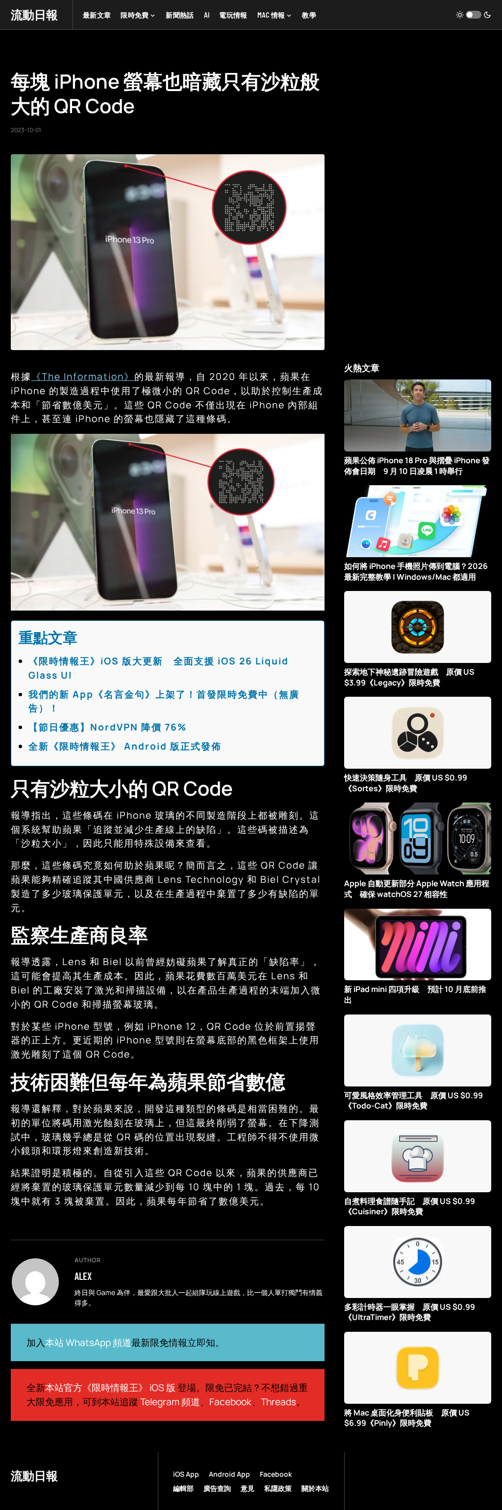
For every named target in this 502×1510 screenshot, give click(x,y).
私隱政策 (278, 1488)
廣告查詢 (217, 1488)
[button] (473, 15)
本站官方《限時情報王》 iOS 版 (110, 1387)
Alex (83, 1276)
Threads (278, 1401)
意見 (247, 1488)
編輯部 (183, 1488)
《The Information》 (82, 376)
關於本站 (315, 1488)
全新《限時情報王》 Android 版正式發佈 (125, 746)
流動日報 (34, 14)
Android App (229, 1474)
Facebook (230, 1401)
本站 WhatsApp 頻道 (88, 1342)
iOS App (186, 1474)
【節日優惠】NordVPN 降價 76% (107, 727)
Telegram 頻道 (170, 1401)
